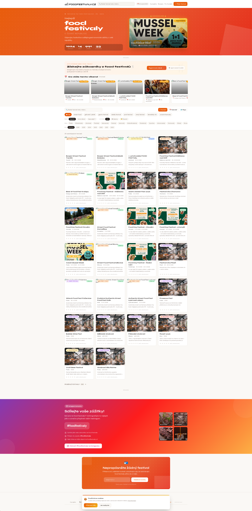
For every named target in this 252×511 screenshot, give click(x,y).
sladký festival (116, 114)
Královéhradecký (132, 123)
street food (77, 114)
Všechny (71, 127)
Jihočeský (88, 123)
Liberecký (122, 123)
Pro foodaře (168, 4)
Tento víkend (81, 119)
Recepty (160, 4)
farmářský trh (152, 114)
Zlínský (179, 123)
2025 (83, 127)
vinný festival (140, 114)
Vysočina (151, 123)
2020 (112, 127)
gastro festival (103, 114)
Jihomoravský (161, 123)
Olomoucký (171, 123)
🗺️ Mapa (183, 110)
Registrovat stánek (156, 68)
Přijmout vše (91, 505)
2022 (101, 127)
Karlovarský (105, 123)
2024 (89, 127)
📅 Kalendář (173, 110)
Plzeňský (96, 123)
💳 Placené (124, 119)
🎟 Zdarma (115, 119)
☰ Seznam (162, 110)
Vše (107, 119)
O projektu (153, 4)
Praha (70, 123)
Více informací (132, 500)
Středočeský (79, 123)
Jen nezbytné (104, 505)
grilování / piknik (90, 114)
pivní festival (128, 114)
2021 (106, 127)
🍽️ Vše (68, 114)
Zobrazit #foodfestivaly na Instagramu (85, 446)
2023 (95, 127)
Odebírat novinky (140, 480)
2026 (77, 127)
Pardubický (143, 123)
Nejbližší (72, 119)
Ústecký (113, 123)
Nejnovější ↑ (91, 119)
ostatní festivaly (165, 114)
